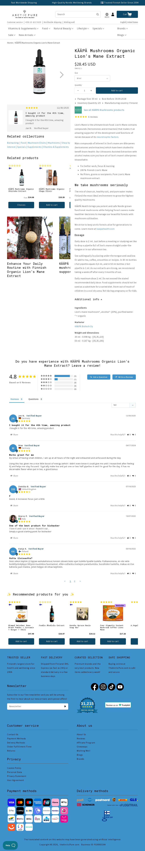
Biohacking (13, 142)
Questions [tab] (33, 399)
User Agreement (15, 780)
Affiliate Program (86, 742)
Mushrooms (54, 142)
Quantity (78, 85)
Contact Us (12, 734)
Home (10, 42)
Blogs (80, 754)
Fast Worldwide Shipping (24, 2)
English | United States (129, 22)
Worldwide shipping (52, 22)
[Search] (97, 14)
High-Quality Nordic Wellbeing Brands (72, 2)
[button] (107, 14)
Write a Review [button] (125, 377)
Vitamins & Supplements (56, 146)
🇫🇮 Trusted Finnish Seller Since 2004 (120, 2)
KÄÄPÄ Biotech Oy (84, 326)
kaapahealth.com (106, 228)
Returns (11, 750)
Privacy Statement (16, 776)
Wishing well (69, 22)
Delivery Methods (16, 742)
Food (23, 142)
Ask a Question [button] (100, 377)
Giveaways (82, 746)
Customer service (15, 22)
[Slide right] (61, 74)
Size (76, 73)
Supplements (34, 146)
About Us (81, 734)
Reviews (81, 738)
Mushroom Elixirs (37, 142)
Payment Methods (16, 738)
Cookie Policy (14, 768)
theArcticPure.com (69, 844)
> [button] (80, 581)
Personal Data (14, 772)
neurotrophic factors (107, 137)
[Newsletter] (65, 706)
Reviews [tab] (15, 399)
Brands (80, 758)
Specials (21, 146)
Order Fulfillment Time (19, 746)
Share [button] (15, 434)
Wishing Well (83, 750)
